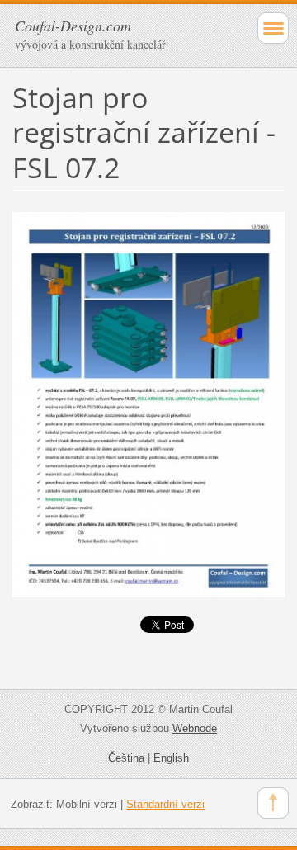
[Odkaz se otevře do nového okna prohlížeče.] (148, 403)
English (171, 758)
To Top (273, 803)
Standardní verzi (165, 804)
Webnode (194, 728)
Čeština (126, 758)
